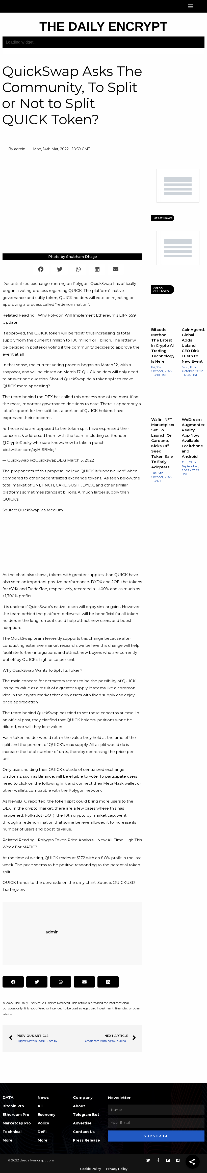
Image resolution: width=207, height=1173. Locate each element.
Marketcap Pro (17, 1123)
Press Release (86, 1140)
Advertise (82, 1123)
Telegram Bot (86, 1114)
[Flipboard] (168, 1160)
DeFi (42, 1131)
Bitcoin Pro (13, 1106)
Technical (12, 1131)
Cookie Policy (90, 1169)
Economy (46, 1114)
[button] (190, 6)
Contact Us (84, 1131)
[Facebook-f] (158, 1160)
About (79, 1106)
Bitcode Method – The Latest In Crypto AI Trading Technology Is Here (163, 345)
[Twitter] (148, 1160)
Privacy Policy (116, 1169)
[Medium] (178, 1160)
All (40, 1106)
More (7, 1140)
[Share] (193, 1162)
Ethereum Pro (16, 1114)
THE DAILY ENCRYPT (103, 26)
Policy (43, 1123)
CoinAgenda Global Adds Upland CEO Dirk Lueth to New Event (194, 345)
